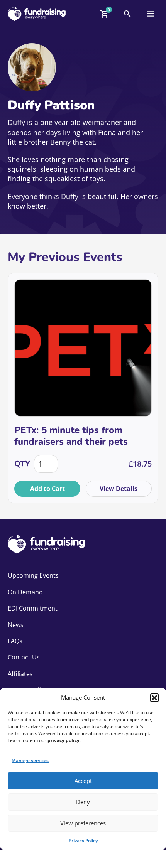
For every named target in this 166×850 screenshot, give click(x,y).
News (16, 625)
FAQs (15, 641)
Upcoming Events (33, 575)
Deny (83, 802)
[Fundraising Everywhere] (37, 14)
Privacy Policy (83, 840)
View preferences (83, 823)
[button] (154, 698)
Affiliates (20, 674)
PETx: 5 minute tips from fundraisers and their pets (71, 435)
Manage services (30, 760)
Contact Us (24, 657)
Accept (83, 780)
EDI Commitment (33, 608)
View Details (118, 488)
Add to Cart (47, 488)
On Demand (25, 592)
